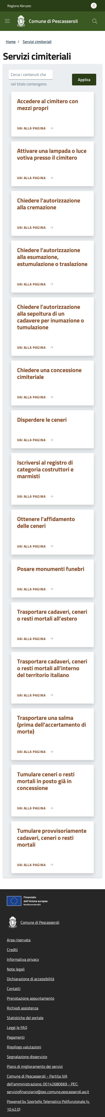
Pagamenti (16, 1037)
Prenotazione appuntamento (30, 998)
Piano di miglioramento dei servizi (35, 1066)
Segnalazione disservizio (27, 1057)
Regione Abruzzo (19, 5)
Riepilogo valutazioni (24, 1047)
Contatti (14, 988)
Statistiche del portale (25, 1018)
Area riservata (19, 940)
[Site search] (95, 21)
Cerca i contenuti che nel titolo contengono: (29, 79)
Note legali (16, 969)
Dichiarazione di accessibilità (30, 979)
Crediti (12, 949)
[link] (36, 128)
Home (11, 42)
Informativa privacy (23, 959)
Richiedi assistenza (22, 1008)
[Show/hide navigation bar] (7, 21)
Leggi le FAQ (17, 1027)
